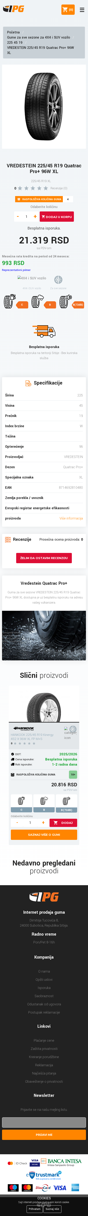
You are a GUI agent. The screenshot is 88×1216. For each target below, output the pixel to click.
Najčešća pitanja (44, 1073)
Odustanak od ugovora (44, 1004)
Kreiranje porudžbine (44, 1057)
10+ (73, 774)
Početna (13, 32)
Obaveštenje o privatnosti (44, 1081)
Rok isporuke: (23, 764)
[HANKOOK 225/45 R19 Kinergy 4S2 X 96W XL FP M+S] (44, 704)
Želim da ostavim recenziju (44, 558)
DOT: (18, 754)
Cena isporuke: (24, 759)
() (70, 9)
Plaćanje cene (44, 1040)
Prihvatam (35, 1209)
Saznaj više (52, 1209)
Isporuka (44, 987)
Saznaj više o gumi (44, 835)
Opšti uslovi (44, 979)
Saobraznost (44, 996)
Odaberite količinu (44, 206)
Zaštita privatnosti (44, 1048)
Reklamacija (44, 1065)
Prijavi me (44, 1135)
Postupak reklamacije (44, 1012)
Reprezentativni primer (16, 270)
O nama (44, 971)
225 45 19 (15, 42)
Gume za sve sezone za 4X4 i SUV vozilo (38, 37)
